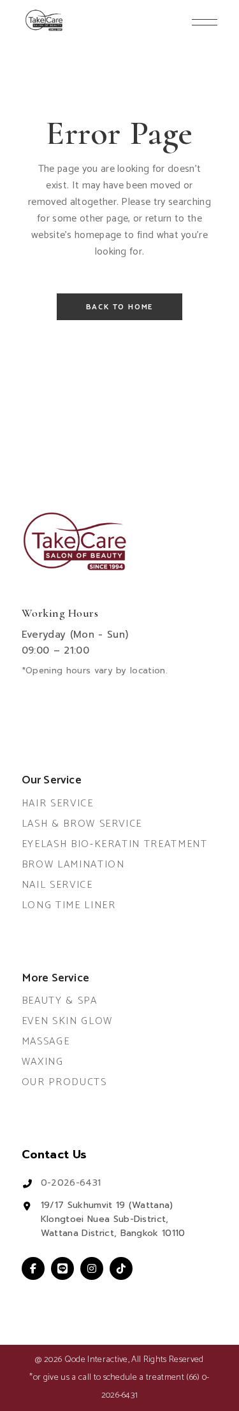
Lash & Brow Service (82, 823)
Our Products (64, 1082)
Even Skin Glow (67, 1021)
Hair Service (58, 803)
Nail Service (57, 885)
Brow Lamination (73, 864)
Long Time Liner (69, 905)
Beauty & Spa (60, 1000)
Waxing (43, 1062)
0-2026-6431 (71, 1183)
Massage (46, 1041)
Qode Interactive (96, 1359)
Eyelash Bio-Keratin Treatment (115, 844)
